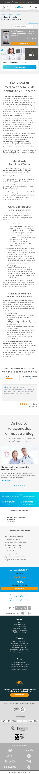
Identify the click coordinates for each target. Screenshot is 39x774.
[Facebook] (17, 608)
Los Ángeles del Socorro (13, 554)
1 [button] (18, 413)
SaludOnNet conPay (19, 645)
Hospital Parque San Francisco (15, 560)
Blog (19, 622)
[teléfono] (8, 7)
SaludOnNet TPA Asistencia (19, 651)
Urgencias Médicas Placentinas (15, 557)
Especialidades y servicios (19, 595)
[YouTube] (29, 608)
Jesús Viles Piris (10, 551)
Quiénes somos (19, 624)
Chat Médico (24, 11)
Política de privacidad (19, 630)
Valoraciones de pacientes (19, 601)
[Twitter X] (21, 608)
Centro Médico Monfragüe (14, 536)
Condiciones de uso (19, 628)
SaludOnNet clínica (19, 641)
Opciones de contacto (19, 626)
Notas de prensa (19, 662)
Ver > (30, 378)
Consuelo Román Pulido (13, 545)
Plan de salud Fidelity (34, 11)
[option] (19, 519)
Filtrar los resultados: (7, 26)
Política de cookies (19, 632)
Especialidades (5, 11)
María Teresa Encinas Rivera (14, 548)
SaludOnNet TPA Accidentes (19, 649)
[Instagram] (25, 608)
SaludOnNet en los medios (20, 664)
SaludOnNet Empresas (19, 647)
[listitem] (19, 59)
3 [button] (23, 413)
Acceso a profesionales (19, 653)
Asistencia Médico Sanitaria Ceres (16, 542)
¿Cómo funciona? (33, 23)
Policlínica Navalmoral (12, 539)
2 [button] (20, 413)
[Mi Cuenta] (3, 7)
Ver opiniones (19, 588)
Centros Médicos (20, 597)
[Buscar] (31, 7)
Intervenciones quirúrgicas (19, 599)
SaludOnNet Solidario (19, 670)
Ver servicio (23, 43)
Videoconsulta (15, 11)
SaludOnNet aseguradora (19, 643)
